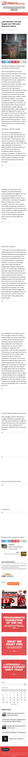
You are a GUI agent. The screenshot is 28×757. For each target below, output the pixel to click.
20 (3, 699)
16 (14, 697)
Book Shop (14, 7)
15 (10, 697)
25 (21, 699)
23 (14, 699)
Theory (6, 7)
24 (17, 699)
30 (14, 702)
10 (17, 695)
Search (3, 682)
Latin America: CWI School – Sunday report (14, 732)
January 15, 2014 (6, 29)
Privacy (14, 10)
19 (24, 697)
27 (3, 702)
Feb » (16, 704)
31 (17, 702)
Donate (21, 7)
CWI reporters (14, 29)
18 (21, 697)
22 (10, 699)
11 (21, 695)
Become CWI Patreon (13, 583)
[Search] (25, 684)
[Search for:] (14, 17)
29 (10, 702)
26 (24, 699)
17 (17, 697)
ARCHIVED (5, 749)
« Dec (12, 704)
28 (6, 702)
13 (3, 697)
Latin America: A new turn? (16, 738)
